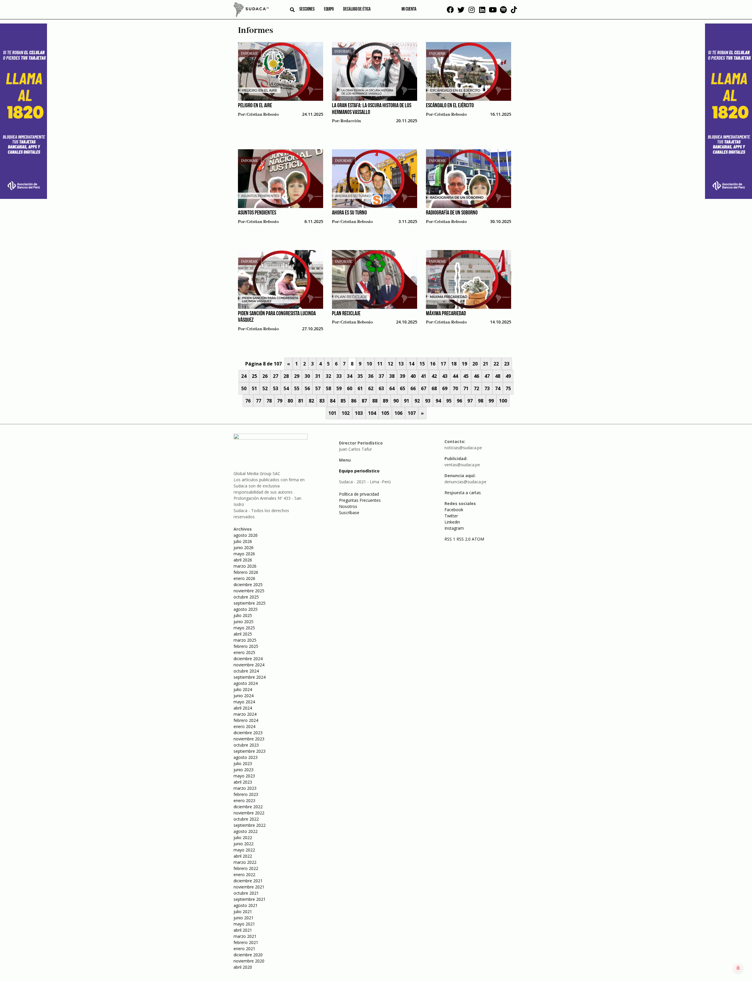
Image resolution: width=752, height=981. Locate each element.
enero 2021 (244, 948)
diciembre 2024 (248, 658)
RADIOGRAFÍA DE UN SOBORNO (452, 213)
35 (360, 376)
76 (248, 401)
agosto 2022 (246, 831)
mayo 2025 (244, 627)
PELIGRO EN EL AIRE (255, 106)
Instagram (454, 528)
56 (307, 388)
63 (381, 388)
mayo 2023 (244, 776)
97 (470, 401)
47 (487, 376)
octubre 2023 (246, 745)
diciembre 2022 (248, 806)
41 (423, 376)
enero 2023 (244, 800)
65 (402, 388)
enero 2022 (244, 874)
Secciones (307, 9)
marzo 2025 (245, 640)
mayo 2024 (244, 702)
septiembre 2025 (250, 603)
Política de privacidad (359, 494)
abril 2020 (243, 967)
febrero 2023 (246, 794)
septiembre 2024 (250, 677)
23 (506, 363)
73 (487, 388)
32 (328, 376)
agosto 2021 (246, 905)
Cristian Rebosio (262, 114)
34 (349, 376)
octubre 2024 (246, 671)
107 (412, 413)
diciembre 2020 (248, 954)
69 (444, 388)
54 (286, 388)
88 (374, 401)
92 (417, 401)
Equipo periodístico (359, 471)
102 (346, 413)
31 (317, 376)
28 (286, 376)
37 (381, 376)
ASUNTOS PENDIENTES (257, 213)
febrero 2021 (246, 942)
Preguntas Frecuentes (360, 500)
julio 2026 (243, 541)
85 (343, 401)
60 (349, 388)
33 (339, 376)
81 (300, 401)
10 (369, 363)
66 (413, 388)
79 (279, 401)
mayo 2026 (244, 553)
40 (413, 376)
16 (432, 363)
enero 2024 (244, 726)
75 (508, 388)
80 (290, 401)
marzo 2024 (245, 714)
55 (296, 388)
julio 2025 (243, 615)
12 (390, 363)
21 (485, 363)
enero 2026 (244, 578)
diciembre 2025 (248, 584)
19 (464, 363)
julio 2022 (243, 837)
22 (496, 363)
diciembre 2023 (248, 732)
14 (411, 363)
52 (265, 388)
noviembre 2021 (249, 887)
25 (254, 376)
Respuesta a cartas (462, 492)
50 (243, 388)
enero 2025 (244, 652)
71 (466, 388)
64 (392, 388)
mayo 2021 (244, 924)
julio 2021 (243, 911)
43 (444, 376)
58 (328, 388)
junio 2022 (244, 843)
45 (466, 376)
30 (307, 376)
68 (434, 388)
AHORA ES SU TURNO (349, 213)
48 (497, 376)
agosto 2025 (246, 609)
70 (455, 388)
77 (258, 401)
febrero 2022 (246, 868)
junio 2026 (244, 547)
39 (402, 376)
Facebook (453, 509)
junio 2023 (244, 769)
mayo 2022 (244, 850)
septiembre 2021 (250, 899)
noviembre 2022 (249, 813)
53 (275, 388)
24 (243, 376)
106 (398, 413)
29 (296, 376)
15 (422, 363)
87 (364, 401)
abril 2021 (243, 930)
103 (359, 413)
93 (427, 401)
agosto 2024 (246, 683)
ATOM (478, 539)
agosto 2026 (246, 535)
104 (372, 413)
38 (392, 376)
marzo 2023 (245, 788)
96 (459, 401)
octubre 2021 (246, 893)
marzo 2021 (245, 936)
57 (317, 388)
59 (339, 388)
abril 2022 (243, 856)
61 (360, 388)
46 (476, 376)
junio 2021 (244, 917)
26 (265, 376)
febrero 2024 (246, 720)
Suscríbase (349, 512)
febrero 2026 (246, 572)
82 (311, 401)
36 (370, 376)
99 (491, 401)
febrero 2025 (246, 646)
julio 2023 (243, 763)
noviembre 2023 (249, 739)
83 (322, 401)
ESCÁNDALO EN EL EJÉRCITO (450, 106)
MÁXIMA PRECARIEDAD (446, 314)
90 (396, 401)
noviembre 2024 (249, 665)
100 (503, 401)
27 (275, 376)
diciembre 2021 (248, 880)
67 (423, 388)
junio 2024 (244, 695)
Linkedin (452, 522)
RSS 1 (450, 539)
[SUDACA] (251, 10)
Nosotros (348, 506)
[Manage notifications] (738, 968)
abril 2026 (243, 560)
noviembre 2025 (249, 590)
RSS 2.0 (463, 539)
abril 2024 (243, 708)
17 (443, 363)
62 (370, 388)
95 (448, 401)
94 (438, 401)
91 (406, 401)
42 (434, 376)
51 (254, 388)
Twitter (451, 516)
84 (332, 401)
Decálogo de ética (357, 9)
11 (379, 363)
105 (385, 413)
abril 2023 (243, 782)
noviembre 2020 (249, 961)
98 (480, 401)
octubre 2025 (246, 597)
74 (497, 388)
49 (508, 376)
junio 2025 (244, 621)
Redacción (350, 121)
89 (385, 401)
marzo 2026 (245, 566)
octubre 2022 (246, 819)
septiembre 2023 (250, 751)
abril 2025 (243, 634)
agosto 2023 (246, 757)
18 (453, 363)
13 (401, 363)
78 (269, 401)
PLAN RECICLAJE (346, 314)
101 (332, 413)
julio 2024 (243, 689)
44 (455, 376)
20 (475, 363)
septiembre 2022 (250, 825)
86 (353, 401)
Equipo (329, 9)
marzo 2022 (245, 862)
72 (476, 388)
